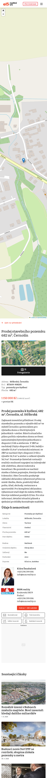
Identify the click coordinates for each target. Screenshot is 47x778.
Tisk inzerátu (34, 615)
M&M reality (23, 589)
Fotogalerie (23, 371)
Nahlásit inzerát (35, 621)
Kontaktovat (12, 615)
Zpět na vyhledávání (13, 323)
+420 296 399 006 (25, 572)
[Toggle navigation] (42, 4)
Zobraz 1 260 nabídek (28, 608)
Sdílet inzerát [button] (13, 621)
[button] (23, 160)
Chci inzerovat (30, 4)
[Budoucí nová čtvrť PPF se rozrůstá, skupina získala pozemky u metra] (23, 734)
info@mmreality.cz (26, 574)
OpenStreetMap (41, 317)
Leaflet (32, 317)
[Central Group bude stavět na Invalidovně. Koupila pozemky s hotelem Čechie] (23, 776)
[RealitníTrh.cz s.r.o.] (9, 4)
